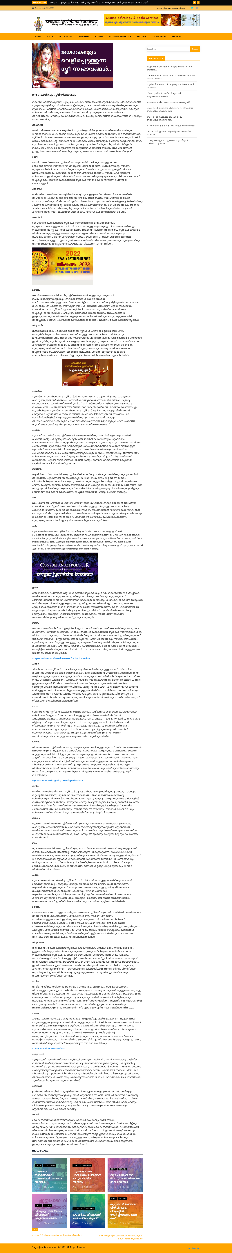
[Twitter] (192, 8)
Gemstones (83, 37)
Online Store (159, 37)
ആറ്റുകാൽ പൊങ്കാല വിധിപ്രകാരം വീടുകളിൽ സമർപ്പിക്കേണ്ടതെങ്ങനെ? (123, 1211)
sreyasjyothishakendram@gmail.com (171, 8)
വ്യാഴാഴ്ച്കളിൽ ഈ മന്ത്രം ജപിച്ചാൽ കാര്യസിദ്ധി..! (57, 1235)
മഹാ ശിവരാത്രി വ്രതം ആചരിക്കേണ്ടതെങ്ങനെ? (171, 126)
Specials (141, 37)
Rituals (99, 37)
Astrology (78, 1209)
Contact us (196, 1248)
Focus (50, 37)
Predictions (65, 37)
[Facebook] (188, 8)
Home (38, 37)
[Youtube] (197, 8)
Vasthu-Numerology (120, 37)
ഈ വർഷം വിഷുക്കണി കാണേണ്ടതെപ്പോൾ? (168, 102)
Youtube (176, 37)
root (39, 1187)
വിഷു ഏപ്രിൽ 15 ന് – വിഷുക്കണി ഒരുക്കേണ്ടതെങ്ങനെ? (48, 1215)
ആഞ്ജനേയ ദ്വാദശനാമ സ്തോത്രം (68, 2)
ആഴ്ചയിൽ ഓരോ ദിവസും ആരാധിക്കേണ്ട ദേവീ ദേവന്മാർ (125, 1178)
